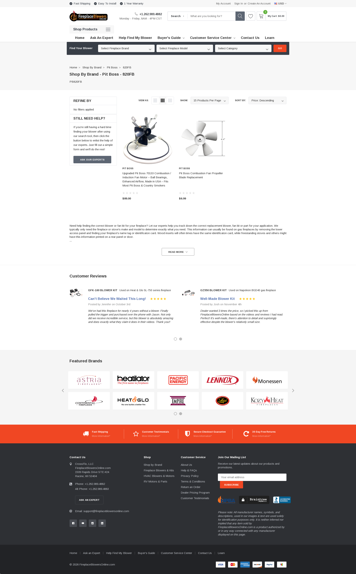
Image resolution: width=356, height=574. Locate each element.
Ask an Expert (91, 553)
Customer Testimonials (195, 498)
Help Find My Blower (119, 553)
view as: (144, 100)
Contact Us (205, 553)
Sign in (238, 3)
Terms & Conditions (193, 481)
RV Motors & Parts (155, 481)
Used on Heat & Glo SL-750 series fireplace (145, 290)
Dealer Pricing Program (195, 492)
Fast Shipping (82, 3)
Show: (184, 100)
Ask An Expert (89, 500)
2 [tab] (180, 339)
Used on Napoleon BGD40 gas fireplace (252, 290)
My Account (223, 3)
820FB (127, 67)
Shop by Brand (92, 67)
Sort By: (240, 100)
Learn (221, 553)
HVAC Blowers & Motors (159, 475)
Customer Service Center (211, 38)
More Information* (101, 436)
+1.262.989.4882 (150, 14)
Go (280, 48)
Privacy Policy (190, 475)
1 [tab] (175, 339)
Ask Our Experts (92, 159)
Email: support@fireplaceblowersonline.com (102, 511)
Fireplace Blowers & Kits (159, 470)
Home (73, 67)
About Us (186, 464)
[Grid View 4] (170, 100)
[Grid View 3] (162, 100)
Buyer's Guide (169, 38)
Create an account (259, 3)
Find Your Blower (81, 48)
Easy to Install (107, 3)
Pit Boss (112, 67)
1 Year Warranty (134, 3)
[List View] (155, 100)
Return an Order (190, 487)
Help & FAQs (189, 470)
